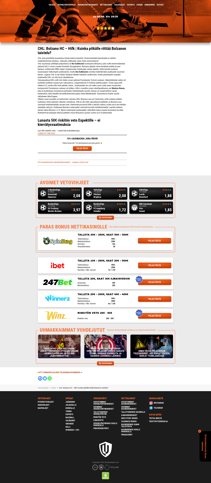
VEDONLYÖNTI (100, 398)
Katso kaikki (107, 218)
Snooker (70, 424)
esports (131, 5)
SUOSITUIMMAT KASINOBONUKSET (129, 403)
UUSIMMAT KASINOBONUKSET (129, 408)
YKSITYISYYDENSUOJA (158, 421)
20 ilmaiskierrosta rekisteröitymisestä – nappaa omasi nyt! (63, 162)
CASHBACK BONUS (129, 421)
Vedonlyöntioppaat (67, 5)
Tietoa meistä (155, 418)
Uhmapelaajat (43, 388)
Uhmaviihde (150, 5)
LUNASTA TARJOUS (46, 133)
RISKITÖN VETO (99, 417)
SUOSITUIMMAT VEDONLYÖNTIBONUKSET (103, 403)
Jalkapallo (71, 405)
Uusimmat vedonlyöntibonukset (103, 408)
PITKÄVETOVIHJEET (46, 402)
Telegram (158, 408)
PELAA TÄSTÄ (82, 148)
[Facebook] (40, 378)
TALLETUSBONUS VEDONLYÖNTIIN (100, 413)
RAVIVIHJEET (43, 408)
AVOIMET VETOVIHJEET (64, 182)
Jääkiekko (70, 402)
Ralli (68, 427)
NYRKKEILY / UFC (72, 430)
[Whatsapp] (49, 378)
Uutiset (160, 5)
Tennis (69, 411)
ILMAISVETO (98, 420)
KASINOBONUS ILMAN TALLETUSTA (130, 425)
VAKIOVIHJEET (44, 405)
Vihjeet (52, 5)
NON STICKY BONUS (129, 418)
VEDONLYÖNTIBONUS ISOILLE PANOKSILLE (105, 424)
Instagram (159, 403)
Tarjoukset (119, 5)
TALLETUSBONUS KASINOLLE (133, 412)
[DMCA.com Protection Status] (105, 475)
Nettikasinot (106, 5)
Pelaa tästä (154, 240)
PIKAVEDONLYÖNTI (101, 428)
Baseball (70, 417)
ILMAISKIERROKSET (129, 415)
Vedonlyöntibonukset (88, 5)
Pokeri (140, 5)
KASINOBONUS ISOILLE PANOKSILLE (130, 430)
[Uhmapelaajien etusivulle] (36, 5)
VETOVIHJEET (44, 398)
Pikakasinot (126, 435)
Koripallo (70, 408)
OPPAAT (69, 398)
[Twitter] (45, 378)
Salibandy (70, 420)
